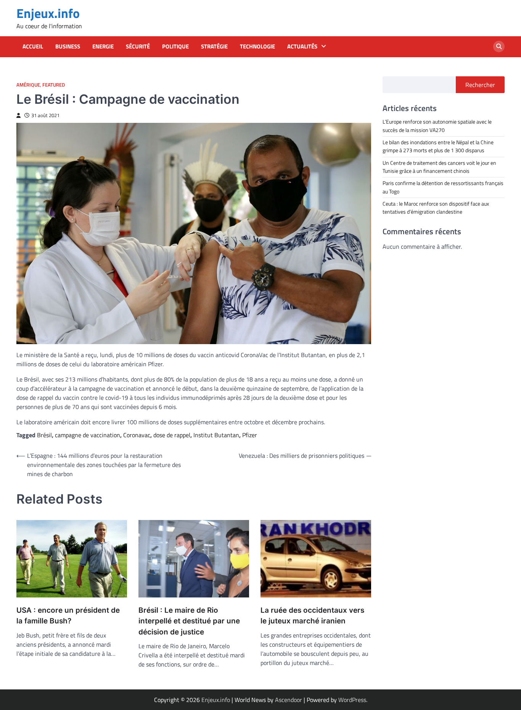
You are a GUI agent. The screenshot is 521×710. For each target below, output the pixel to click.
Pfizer (249, 435)
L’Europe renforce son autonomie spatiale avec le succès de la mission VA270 (437, 126)
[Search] (499, 46)
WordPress (352, 699)
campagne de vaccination (87, 435)
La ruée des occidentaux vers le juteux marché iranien (312, 616)
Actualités (302, 46)
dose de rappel (171, 435)
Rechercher (480, 84)
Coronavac (136, 435)
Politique (175, 46)
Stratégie (214, 46)
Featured (53, 85)
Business (67, 46)
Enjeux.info (48, 13)
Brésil (44, 435)
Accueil (33, 46)
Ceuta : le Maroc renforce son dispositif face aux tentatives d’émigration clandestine (436, 207)
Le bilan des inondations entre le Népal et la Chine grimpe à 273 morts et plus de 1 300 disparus (438, 146)
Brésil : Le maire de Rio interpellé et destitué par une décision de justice (189, 621)
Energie (103, 46)
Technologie (257, 46)
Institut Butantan (216, 435)
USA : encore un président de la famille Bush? (68, 616)
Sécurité (138, 46)
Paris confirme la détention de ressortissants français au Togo (443, 187)
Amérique (28, 85)
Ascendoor (288, 699)
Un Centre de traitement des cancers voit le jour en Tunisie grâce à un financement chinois (439, 166)
